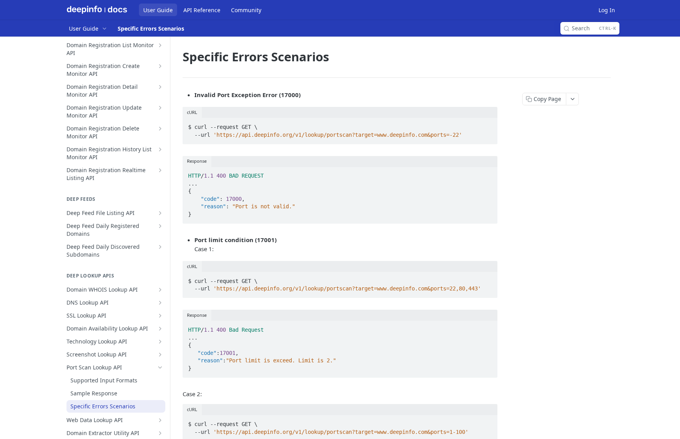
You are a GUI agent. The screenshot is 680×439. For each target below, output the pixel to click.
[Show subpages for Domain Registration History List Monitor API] (160, 149)
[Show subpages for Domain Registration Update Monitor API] (160, 108)
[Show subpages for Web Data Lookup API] (160, 420)
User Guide (158, 10)
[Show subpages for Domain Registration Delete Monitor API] (160, 128)
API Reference (201, 10)
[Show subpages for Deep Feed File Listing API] (160, 213)
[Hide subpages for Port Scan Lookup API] (160, 367)
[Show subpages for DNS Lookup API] (160, 302)
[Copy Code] (488, 125)
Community (246, 10)
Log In (607, 10)
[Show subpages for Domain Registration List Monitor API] (160, 45)
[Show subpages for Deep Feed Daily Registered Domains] (160, 226)
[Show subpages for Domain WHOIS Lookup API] (160, 290)
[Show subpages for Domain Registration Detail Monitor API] (160, 87)
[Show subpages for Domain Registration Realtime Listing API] (160, 170)
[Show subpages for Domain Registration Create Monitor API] (160, 66)
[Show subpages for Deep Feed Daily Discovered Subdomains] (160, 247)
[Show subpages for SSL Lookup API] (160, 315)
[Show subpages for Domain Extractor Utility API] (160, 433)
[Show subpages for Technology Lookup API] (160, 341)
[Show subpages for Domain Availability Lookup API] (160, 328)
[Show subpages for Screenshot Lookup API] (160, 354)
